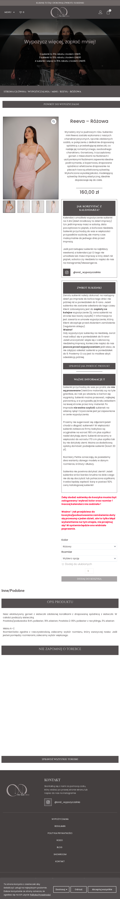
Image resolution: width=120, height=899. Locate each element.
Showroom (60, 854)
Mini (55, 91)
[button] (53, 121)
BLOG (59, 847)
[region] (60, 888)
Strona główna (15, 91)
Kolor (64, 540)
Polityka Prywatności (40, 894)
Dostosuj (60, 889)
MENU (7, 12)
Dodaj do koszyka (89, 579)
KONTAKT (60, 861)
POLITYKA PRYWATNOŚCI (60, 833)
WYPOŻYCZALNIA (60, 819)
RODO (60, 840)
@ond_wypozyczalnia (87, 272)
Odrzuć (78, 889)
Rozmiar (66, 552)
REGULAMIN (60, 826)
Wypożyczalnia (38, 91)
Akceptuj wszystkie (102, 889)
